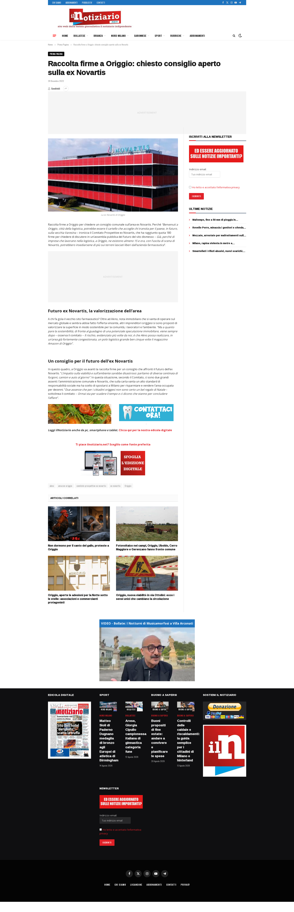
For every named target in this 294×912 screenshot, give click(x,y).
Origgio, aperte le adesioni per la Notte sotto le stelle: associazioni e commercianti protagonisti (78, 598)
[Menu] (54, 35)
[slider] (143, 678)
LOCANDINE (136, 884)
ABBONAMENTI (72, 2)
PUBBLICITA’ (87, 2)
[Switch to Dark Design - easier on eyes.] (240, 35)
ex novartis (115, 485)
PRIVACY (185, 884)
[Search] (234, 35)
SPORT (158, 35)
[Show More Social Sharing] (66, 88)
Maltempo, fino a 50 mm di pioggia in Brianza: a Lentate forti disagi (214, 219)
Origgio (128, 485)
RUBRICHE (175, 35)
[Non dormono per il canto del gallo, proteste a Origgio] (79, 523)
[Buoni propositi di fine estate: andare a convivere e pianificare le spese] (160, 706)
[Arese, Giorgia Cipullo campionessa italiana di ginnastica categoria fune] (134, 706)
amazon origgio (65, 485)
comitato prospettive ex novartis (91, 485)
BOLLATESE (79, 35)
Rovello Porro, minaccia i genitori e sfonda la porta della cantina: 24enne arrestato (217, 227)
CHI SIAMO (56, 2)
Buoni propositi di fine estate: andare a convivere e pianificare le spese (159, 738)
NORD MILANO (118, 35)
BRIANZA (98, 35)
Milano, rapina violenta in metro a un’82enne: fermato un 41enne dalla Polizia (218, 243)
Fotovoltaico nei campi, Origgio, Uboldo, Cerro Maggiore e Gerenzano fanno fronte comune (146, 547)
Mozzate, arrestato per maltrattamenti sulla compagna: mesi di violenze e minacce (218, 235)
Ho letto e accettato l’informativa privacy (216, 187)
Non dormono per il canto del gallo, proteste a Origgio (78, 547)
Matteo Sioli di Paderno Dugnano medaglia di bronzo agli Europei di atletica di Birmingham (108, 741)
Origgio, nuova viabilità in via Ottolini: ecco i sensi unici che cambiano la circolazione (145, 597)
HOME (65, 35)
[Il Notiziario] (94, 18)
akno (52, 485)
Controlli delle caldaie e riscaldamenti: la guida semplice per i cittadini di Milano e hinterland (185, 741)
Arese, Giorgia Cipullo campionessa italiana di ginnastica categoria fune (134, 736)
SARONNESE (140, 35)
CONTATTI (101, 2)
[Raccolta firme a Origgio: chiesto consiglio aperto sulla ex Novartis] (113, 175)
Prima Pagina (56, 53)
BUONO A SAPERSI (160, 709)
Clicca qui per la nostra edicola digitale (145, 430)
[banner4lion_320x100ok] (79, 414)
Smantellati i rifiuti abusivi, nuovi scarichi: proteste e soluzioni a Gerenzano (217, 251)
